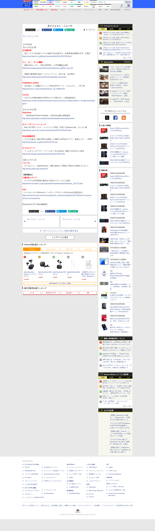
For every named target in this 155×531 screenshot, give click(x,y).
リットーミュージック (76, 467)
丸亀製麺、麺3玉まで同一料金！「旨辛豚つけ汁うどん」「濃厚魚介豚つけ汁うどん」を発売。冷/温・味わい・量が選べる (117, 393)
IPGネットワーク (111, 484)
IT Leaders (28, 477)
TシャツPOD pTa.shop (116, 486)
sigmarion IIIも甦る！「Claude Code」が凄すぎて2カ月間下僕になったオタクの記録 (116, 356)
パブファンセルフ (114, 480)
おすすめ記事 (108, 410)
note (71, 30)
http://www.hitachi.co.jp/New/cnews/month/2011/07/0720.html (46, 56)
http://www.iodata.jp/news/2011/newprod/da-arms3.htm (44, 77)
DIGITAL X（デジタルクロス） (53, 481)
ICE (107, 464)
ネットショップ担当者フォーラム (54, 470)
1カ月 (128, 29)
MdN (88, 484)
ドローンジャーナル (31, 481)
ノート (32, 293)
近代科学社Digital (74, 493)
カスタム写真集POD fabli (117, 490)
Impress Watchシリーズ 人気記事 (116, 374)
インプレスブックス (50, 490)
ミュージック (50, 249)
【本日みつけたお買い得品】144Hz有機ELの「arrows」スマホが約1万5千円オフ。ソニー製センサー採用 (117, 34)
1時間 (103, 29)
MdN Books (92, 487)
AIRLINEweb (93, 467)
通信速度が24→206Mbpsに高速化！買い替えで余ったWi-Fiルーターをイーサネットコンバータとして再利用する (117, 344)
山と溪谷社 (70, 481)
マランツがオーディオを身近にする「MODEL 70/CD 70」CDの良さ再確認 (120, 69)
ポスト (32, 30)
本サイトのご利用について (30, 505)
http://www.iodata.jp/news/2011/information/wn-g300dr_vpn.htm (47, 68)
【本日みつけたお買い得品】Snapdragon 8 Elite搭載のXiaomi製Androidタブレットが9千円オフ (117, 49)
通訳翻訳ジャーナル (95, 474)
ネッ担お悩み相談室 (31, 484)
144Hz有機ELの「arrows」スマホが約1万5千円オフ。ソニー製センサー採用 (120, 154)
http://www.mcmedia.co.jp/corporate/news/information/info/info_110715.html (52, 184)
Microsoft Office (115, 10)
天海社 (111, 467)
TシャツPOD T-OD (75, 474)
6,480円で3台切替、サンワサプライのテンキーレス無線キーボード (120, 297)
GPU (99, 10)
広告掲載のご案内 (57, 505)
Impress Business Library (52, 474)
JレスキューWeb (94, 477)
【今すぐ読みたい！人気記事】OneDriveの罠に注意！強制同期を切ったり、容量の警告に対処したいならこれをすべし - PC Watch (117, 54)
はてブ (60, 30)
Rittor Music (71, 464)
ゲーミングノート (89, 10)
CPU (106, 10)
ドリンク (69, 249)
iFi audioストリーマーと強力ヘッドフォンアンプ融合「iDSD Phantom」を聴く (120, 93)
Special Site (108, 62)
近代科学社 (70, 490)
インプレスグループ (108, 505)
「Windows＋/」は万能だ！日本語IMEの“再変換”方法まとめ (120, 253)
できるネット (29, 494)
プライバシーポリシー (85, 505)
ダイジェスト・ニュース (36, 219)
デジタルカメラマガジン (32, 490)
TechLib (91, 497)
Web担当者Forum (30, 470)
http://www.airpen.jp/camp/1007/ (35, 169)
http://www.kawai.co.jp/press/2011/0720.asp (40, 142)
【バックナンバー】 (30, 36)
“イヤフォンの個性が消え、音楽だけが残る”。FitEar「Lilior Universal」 (120, 85)
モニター (63, 10)
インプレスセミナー (50, 477)
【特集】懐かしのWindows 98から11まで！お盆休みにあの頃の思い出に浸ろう (120, 450)
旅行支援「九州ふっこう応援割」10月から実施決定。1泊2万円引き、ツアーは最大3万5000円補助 (117, 388)
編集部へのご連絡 (70, 505)
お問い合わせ (45, 505)
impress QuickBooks (115, 474)
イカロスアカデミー (95, 481)
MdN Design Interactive (96, 490)
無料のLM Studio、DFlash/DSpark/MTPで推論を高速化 (119, 276)
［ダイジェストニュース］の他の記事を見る (60, 231)
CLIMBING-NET (74, 487)
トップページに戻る (60, 237)
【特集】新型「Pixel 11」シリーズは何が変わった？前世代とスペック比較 (120, 433)
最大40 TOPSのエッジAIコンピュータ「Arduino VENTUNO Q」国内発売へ (120, 329)
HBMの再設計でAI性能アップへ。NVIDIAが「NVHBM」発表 (120, 286)
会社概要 (97, 505)
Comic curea (113, 470)
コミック (88, 249)
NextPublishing (48, 493)
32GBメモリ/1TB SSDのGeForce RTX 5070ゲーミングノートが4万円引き (120, 146)
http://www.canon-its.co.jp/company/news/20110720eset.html (46, 130)
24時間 (111, 29)
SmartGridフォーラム (50, 467)
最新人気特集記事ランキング (114, 338)
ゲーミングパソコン (75, 10)
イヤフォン (32, 249)
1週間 (120, 29)
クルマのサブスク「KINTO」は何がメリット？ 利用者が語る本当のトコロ (120, 77)
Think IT (27, 467)
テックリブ (90, 494)
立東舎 (71, 477)
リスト (38, 30)
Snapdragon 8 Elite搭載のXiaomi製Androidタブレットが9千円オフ (120, 232)
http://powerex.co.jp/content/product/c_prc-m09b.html (43, 89)
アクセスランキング (111, 26)
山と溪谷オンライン (75, 484)
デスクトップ (50, 293)
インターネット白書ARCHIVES (34, 497)
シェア (48, 30)
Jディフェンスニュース (96, 470)
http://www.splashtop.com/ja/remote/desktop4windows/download (48, 118)
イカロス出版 (91, 464)
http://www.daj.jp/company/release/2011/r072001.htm (43, 154)
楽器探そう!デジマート (76, 470)
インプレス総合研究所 (31, 474)
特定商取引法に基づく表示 (125, 505)
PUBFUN (109, 477)
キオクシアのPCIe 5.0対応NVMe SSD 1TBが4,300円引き (120, 138)
